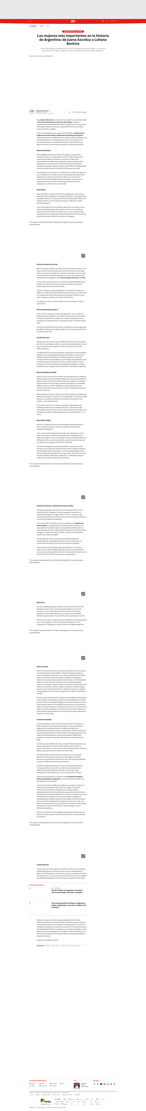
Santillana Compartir (80, 1099)
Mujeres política (75, 945)
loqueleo (91, 1104)
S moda (85, 1104)
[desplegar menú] (30, 21)
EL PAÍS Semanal (84, 1102)
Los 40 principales (64, 1099)
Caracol (102, 1099)
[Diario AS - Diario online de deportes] (73, 21)
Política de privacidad (45, 1094)
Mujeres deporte (55, 945)
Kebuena (96, 1102)
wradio (67, 1102)
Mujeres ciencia (65, 945)
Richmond (56, 1104)
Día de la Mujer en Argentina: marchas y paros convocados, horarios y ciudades (67, 891)
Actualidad (32, 26)
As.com (54, 133)
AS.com (92, 1099)
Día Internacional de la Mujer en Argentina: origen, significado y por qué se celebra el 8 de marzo (69, 905)
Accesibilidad (77, 1094)
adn (97, 1099)
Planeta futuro (90, 1102)
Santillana (71, 1099)
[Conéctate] (107, 21)
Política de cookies (56, 1094)
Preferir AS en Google (80, 112)
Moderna (65, 1104)
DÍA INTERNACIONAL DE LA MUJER (73, 31)
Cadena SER (87, 1099)
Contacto (31, 1094)
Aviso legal (37, 1094)
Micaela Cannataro (42, 111)
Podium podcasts (72, 1104)
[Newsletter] (103, 21)
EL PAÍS (57, 1099)
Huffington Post (59, 1102)
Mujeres (48, 945)
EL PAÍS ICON (78, 1104)
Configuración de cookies (67, 1094)
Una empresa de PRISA (45, 1100)
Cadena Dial (78, 1102)
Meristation (99, 1104)
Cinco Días (73, 1102)
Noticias (42, 26)
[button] (69, 112)
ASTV (48, 26)
